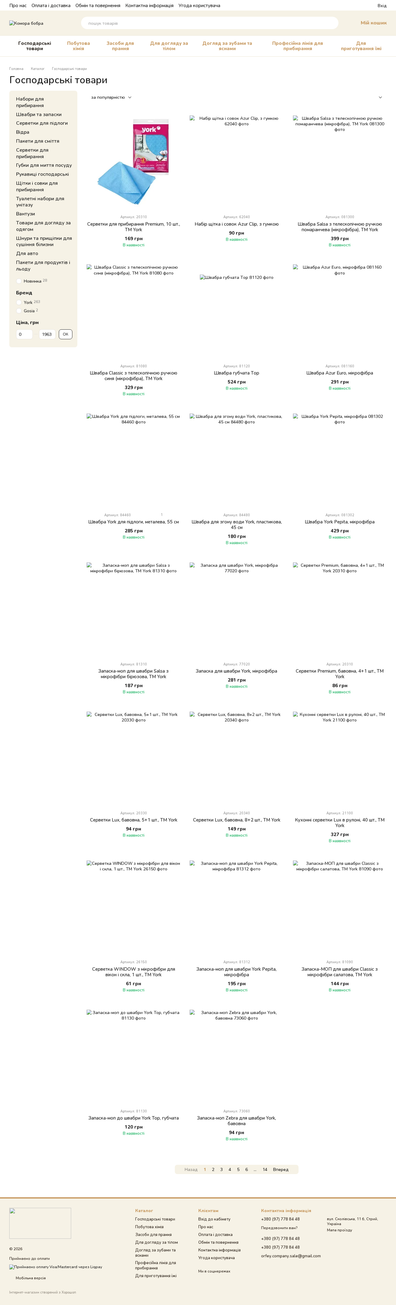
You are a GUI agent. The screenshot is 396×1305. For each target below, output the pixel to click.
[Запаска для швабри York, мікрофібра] (236, 609)
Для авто (27, 253)
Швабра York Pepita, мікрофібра (340, 521)
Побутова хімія (78, 45)
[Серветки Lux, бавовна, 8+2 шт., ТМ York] (236, 758)
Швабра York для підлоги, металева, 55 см (133, 521)
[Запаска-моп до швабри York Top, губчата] (133, 1056)
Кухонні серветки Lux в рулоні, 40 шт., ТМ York (340, 822)
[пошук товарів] (332, 23)
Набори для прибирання (30, 102)
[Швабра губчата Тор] (236, 311)
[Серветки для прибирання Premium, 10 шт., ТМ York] (133, 162)
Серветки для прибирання (32, 153)
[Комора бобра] (40, 1222)
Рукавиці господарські (42, 174)
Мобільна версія (30, 1278)
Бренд (24, 292)
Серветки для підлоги (42, 123)
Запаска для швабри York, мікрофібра (236, 671)
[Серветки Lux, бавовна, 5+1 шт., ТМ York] (133, 758)
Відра (22, 132)
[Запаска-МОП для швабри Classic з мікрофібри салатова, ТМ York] (340, 907)
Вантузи (25, 213)
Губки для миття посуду (44, 165)
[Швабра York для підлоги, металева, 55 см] (133, 460)
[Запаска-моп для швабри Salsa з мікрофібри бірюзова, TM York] (133, 609)
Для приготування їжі (361, 45)
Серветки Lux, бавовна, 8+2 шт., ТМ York (236, 819)
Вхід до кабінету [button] (214, 1218)
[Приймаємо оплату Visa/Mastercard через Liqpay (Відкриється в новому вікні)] (55, 1266)
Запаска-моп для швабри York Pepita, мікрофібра (236, 971)
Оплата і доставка (51, 5)
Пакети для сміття (37, 141)
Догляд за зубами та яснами (227, 45)
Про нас (18, 5)
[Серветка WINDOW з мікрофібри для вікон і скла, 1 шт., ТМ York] (133, 907)
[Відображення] (376, 98)
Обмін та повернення (97, 5)
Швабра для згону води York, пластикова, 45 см (237, 524)
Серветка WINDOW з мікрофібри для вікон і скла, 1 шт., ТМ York (133, 971)
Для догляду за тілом (169, 45)
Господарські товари (34, 45)
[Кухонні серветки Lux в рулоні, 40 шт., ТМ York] (340, 758)
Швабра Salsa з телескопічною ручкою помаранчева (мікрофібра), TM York (340, 226)
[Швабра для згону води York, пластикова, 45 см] (236, 460)
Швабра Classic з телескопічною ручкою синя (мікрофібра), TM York (133, 375)
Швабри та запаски (39, 114)
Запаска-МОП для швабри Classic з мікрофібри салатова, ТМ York (340, 971)
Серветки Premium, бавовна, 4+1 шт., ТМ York (340, 673)
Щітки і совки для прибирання (37, 186)
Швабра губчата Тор (236, 372)
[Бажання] (361, 5)
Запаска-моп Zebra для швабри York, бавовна (236, 1120)
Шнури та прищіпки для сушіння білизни (44, 241)
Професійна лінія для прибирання (297, 45)
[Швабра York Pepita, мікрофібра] (340, 460)
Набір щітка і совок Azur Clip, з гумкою (237, 224)
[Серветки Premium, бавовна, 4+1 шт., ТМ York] (340, 609)
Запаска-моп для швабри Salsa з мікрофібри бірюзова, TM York (133, 673)
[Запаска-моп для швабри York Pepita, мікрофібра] (236, 907)
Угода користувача (199, 5)
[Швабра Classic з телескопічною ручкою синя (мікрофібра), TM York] (133, 311)
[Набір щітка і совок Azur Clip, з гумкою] (236, 162)
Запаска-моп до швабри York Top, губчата (133, 1118)
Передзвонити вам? (279, 1227)
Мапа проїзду (339, 1230)
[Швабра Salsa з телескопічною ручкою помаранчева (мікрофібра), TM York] (340, 162)
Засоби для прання (120, 45)
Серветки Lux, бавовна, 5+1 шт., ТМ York (133, 819)
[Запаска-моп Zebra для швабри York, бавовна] (236, 1056)
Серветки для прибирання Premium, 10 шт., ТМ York (133, 226)
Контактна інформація (149, 5)
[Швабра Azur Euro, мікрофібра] (340, 311)
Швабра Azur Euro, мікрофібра (339, 372)
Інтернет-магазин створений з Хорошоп (42, 1292)
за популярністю (108, 97)
